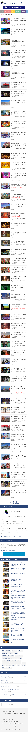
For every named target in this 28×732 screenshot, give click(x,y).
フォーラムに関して (5, 726)
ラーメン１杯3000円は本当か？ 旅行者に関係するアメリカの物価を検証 (18, 614)
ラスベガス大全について (6, 721)
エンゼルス (4, 653)
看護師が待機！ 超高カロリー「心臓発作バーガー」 (17, 580)
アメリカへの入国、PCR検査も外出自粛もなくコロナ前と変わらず (18, 630)
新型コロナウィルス (6, 667)
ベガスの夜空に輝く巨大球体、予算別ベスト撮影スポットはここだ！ (18, 608)
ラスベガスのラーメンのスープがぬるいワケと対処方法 (18, 624)
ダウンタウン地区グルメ (7, 663)
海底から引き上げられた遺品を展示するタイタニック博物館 (18, 569)
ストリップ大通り (18, 658)
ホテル (24, 663)
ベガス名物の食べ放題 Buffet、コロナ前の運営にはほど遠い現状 (18, 641)
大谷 (18, 665)
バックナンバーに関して (6, 723)
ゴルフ (12, 655)
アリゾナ (14, 650)
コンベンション (5, 655)
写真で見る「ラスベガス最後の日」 (18, 574)
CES (3, 650)
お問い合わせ (15, 726)
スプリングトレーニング (7, 660)
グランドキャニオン (13, 653)
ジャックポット (19, 655)
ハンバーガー (18, 663)
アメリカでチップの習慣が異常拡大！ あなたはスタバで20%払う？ (18, 597)
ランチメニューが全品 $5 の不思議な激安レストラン (17, 585)
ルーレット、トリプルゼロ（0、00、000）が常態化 (17, 635)
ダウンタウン (18, 660)
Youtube (23, 713)
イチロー (20, 650)
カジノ (13, 11)
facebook (16, 713)
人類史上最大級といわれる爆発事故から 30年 (18, 618)
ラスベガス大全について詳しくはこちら (12, 536)
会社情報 (16, 721)
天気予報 (23, 665)
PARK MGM (8, 650)
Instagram (8, 713)
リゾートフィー (12, 665)
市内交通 (23, 11)
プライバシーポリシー (19, 723)
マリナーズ (4, 665)
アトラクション (7, 11)
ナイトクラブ (18, 11)
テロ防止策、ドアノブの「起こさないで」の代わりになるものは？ (18, 592)
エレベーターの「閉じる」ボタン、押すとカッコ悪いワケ (18, 602)
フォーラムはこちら (14, 554)
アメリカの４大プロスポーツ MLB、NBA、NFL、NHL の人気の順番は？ (18, 564)
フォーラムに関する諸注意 (9, 550)
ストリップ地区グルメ (7, 658)
